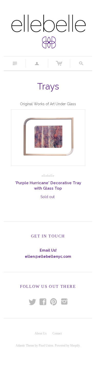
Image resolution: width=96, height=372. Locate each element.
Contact (57, 333)
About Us (41, 333)
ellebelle (48, 176)
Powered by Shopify (67, 345)
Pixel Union (46, 345)
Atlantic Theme (25, 345)
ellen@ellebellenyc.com (48, 256)
